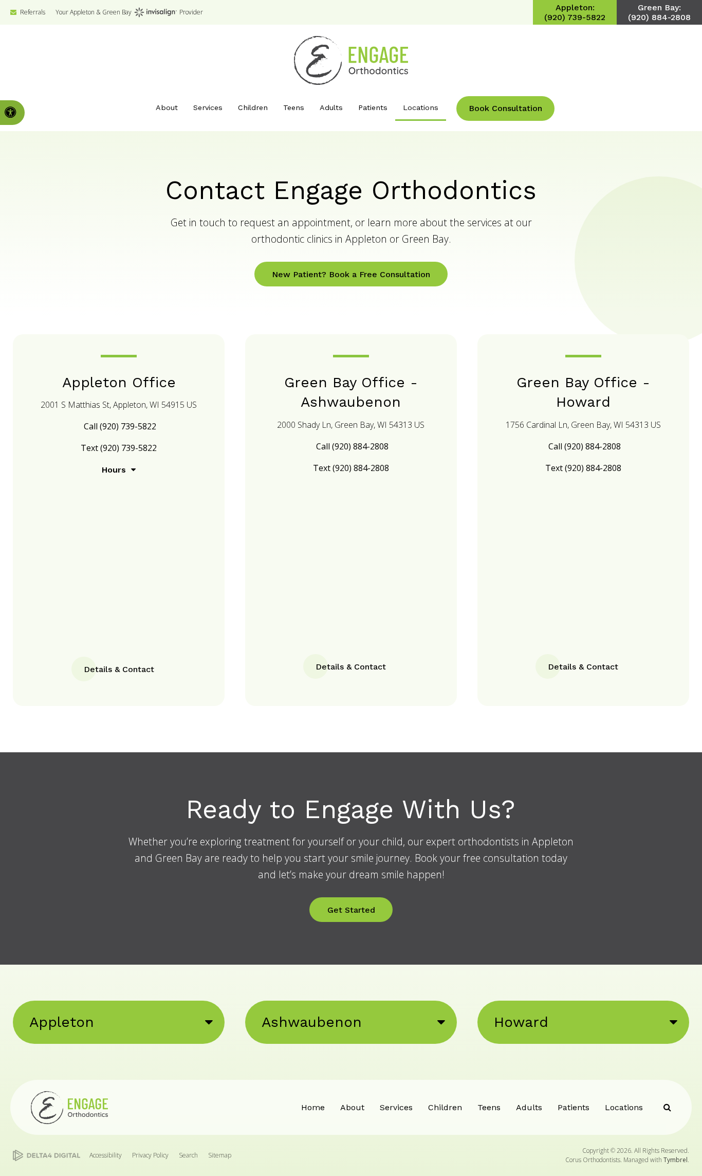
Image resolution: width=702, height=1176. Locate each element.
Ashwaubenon (312, 1022)
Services (396, 1107)
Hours (114, 470)
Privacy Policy (150, 1155)
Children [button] (253, 107)
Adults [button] (331, 107)
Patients (573, 1107)
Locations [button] (420, 107)
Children (445, 1107)
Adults (529, 1107)
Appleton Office (119, 382)
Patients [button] (372, 107)
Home (313, 1107)
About (352, 1107)
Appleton (61, 1022)
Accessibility (105, 1155)
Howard (521, 1022)
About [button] (167, 107)
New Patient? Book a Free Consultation (351, 274)
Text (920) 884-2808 (351, 468)
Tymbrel (675, 1159)
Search (188, 1155)
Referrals (32, 12)
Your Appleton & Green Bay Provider (129, 12)
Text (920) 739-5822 (119, 448)
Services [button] (208, 107)
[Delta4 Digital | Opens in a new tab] (46, 1156)
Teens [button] (293, 107)
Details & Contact (119, 669)
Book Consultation (505, 108)
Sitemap (219, 1155)
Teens (489, 1107)
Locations (624, 1107)
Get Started (351, 910)
